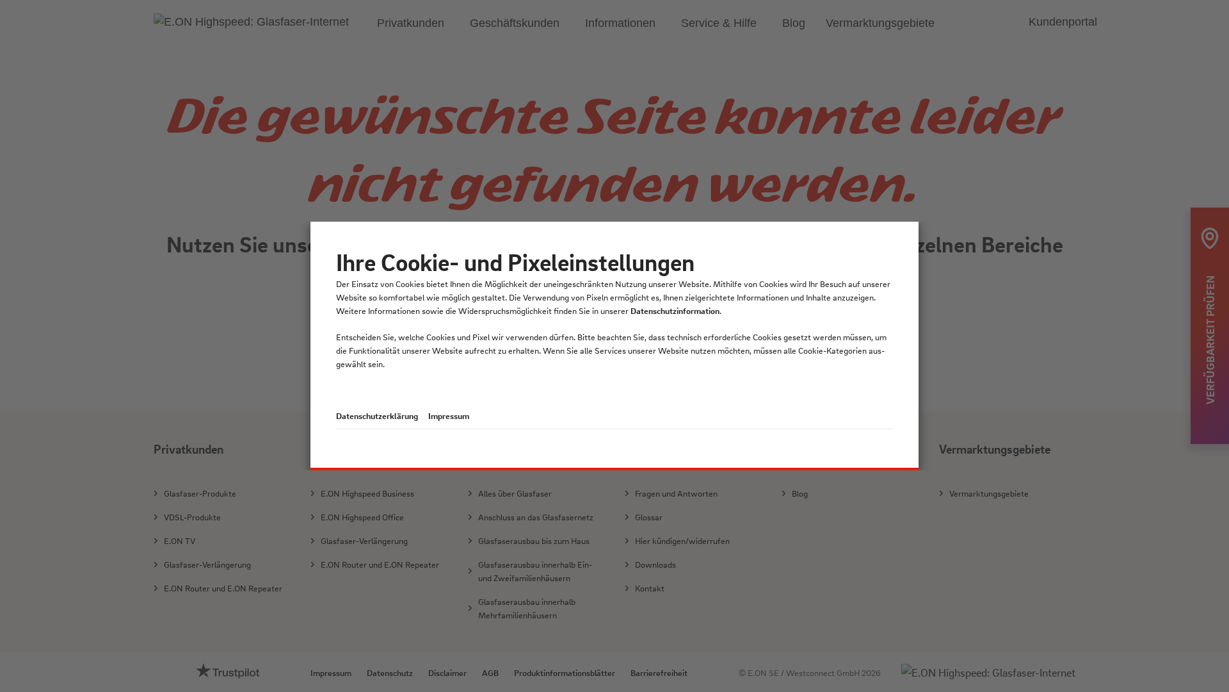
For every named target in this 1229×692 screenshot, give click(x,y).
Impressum (448, 415)
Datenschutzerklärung (377, 415)
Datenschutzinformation (675, 310)
